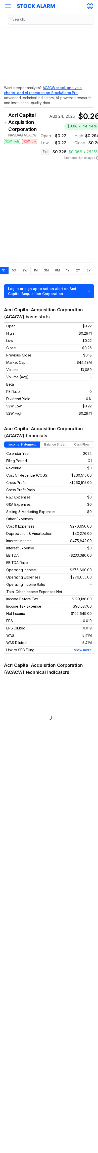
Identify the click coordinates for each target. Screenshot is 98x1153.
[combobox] (51, 19)
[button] (8, 6)
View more (83, 650)
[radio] (14, 270)
